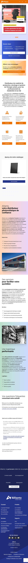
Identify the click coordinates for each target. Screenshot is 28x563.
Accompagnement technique (5, 531)
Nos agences (4, 509)
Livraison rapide (8, 475)
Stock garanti (19, 482)
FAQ (16, 521)
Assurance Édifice (5, 525)
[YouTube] (18, 538)
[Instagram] (15, 538)
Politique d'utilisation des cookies (14, 558)
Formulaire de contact (20, 523)
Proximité (8, 482)
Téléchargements (19, 527)
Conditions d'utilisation (19, 554)
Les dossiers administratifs (4, 528)
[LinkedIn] (9, 538)
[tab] (14, 418)
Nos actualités (4, 514)
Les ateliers (3, 521)
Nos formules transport (6, 523)
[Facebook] (12, 538)
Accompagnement (19, 475)
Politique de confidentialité (14, 556)
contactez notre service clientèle (9, 408)
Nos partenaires (4, 512)
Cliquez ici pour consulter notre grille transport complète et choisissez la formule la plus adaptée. (13, 437)
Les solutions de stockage (21, 515)
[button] (14, 486)
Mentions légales (8, 554)
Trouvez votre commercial (21, 525)
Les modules (18, 507)
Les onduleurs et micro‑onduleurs (18, 512)
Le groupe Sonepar (5, 507)
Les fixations (18, 509)
